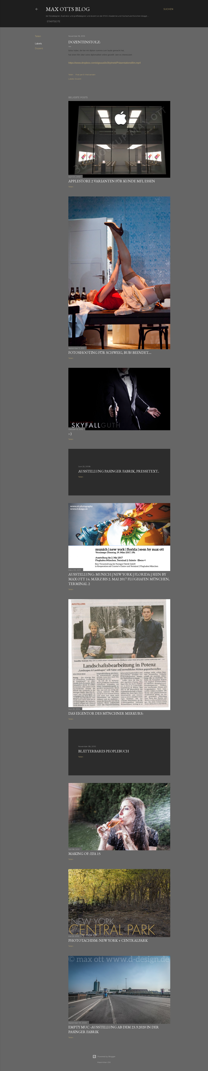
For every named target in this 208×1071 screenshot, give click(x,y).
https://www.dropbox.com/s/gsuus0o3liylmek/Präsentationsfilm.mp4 (104, 63)
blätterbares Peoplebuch (103, 751)
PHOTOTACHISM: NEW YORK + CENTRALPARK (108, 940)
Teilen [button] (38, 36)
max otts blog (68, 9)
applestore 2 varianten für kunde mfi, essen (111, 181)
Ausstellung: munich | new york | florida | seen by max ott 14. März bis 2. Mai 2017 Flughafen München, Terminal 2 (118, 579)
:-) (70, 433)
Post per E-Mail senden (85, 74)
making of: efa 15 (84, 853)
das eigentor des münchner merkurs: (105, 713)
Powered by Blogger (106, 1056)
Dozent (39, 48)
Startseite (53, 21)
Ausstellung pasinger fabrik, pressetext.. (118, 471)
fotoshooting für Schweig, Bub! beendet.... (109, 352)
